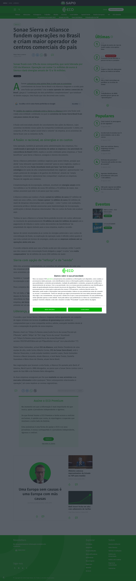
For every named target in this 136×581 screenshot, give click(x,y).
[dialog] (68, 290)
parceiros (50, 279)
